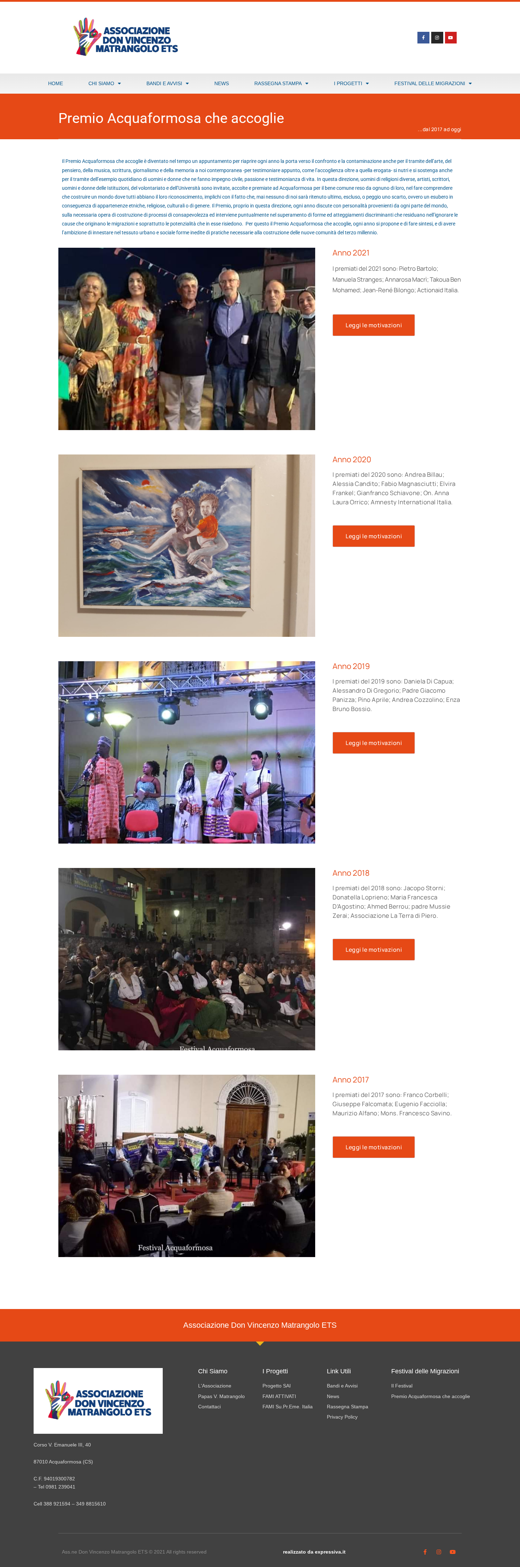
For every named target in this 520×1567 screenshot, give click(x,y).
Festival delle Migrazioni (429, 83)
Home (55, 83)
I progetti (348, 83)
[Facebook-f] (423, 38)
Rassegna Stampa (278, 83)
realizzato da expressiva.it (314, 1552)
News (221, 83)
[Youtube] (451, 38)
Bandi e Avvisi (164, 83)
